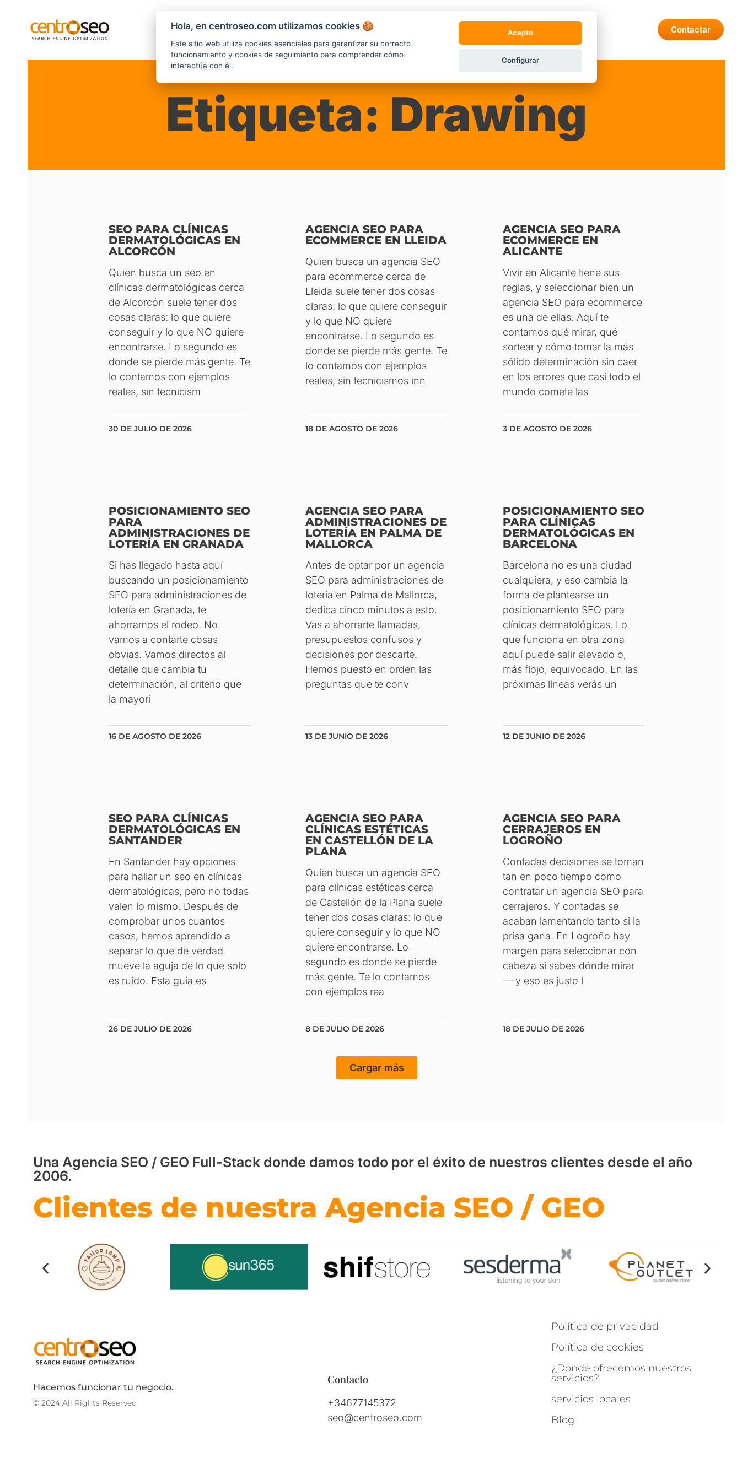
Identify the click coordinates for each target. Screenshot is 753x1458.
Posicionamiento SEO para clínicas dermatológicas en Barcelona (573, 527)
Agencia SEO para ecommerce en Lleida (376, 235)
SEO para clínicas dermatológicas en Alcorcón (174, 240)
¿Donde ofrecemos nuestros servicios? (621, 1373)
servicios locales (591, 1399)
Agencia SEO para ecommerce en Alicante (562, 240)
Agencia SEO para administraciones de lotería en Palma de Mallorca (376, 527)
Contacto (347, 1379)
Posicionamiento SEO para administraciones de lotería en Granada (179, 527)
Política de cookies (597, 1347)
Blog (562, 1420)
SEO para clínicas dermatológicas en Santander (174, 829)
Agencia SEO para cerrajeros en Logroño (562, 829)
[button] (376, 1067)
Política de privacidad (605, 1326)
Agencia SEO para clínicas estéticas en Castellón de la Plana (369, 835)
